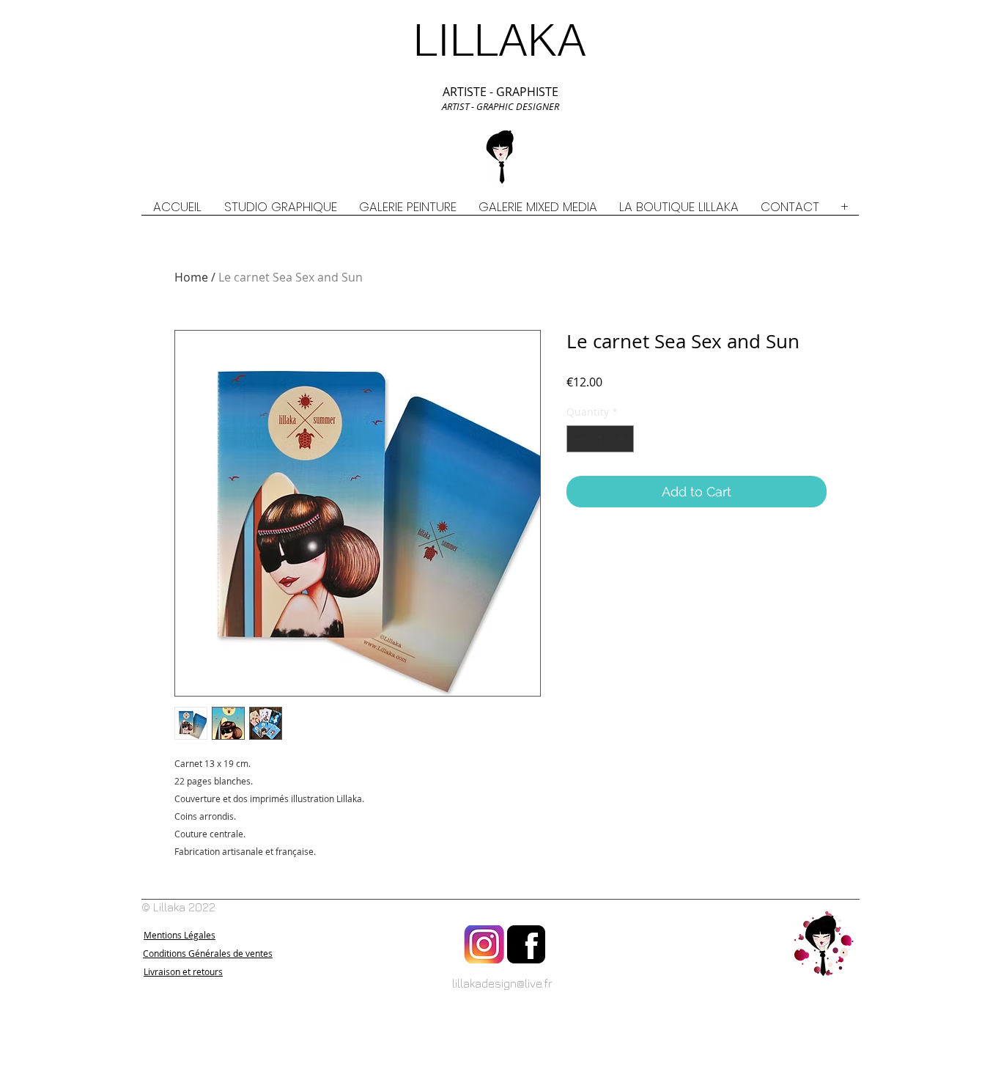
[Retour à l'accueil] (824, 944)
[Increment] (622, 439)
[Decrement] (578, 439)
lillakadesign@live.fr (502, 983)
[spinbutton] (600, 439)
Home (191, 277)
